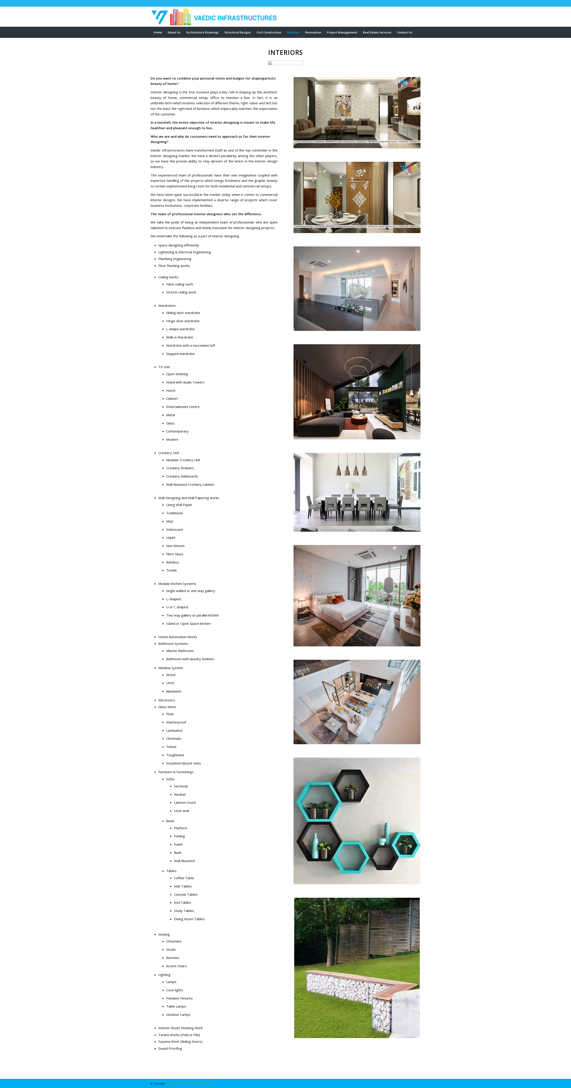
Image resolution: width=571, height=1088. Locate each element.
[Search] (417, 43)
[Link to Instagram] (417, 3)
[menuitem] (158, 32)
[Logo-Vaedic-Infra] (216, 17)
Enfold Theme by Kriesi (197, 1083)
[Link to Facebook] (410, 3)
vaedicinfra (173, 1083)
